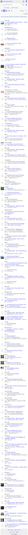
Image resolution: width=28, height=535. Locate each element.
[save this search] (26, 5)
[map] (11, 11)
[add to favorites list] (5, 22)
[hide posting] (10, 25)
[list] (2, 11)
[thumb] (4, 11)
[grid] (6, 11)
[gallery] (9, 11)
